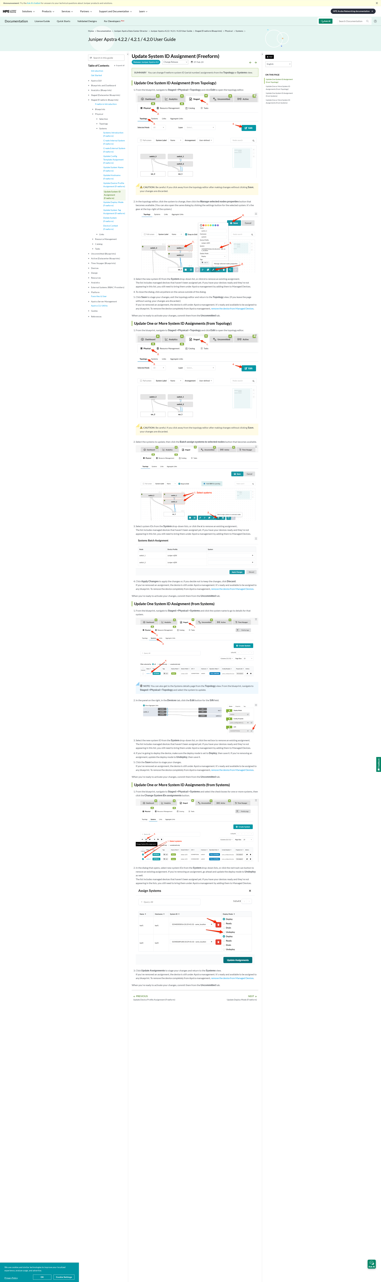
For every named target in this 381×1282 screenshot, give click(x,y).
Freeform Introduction (106, 104)
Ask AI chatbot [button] (33, 3)
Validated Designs (87, 21)
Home (91, 31)
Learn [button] (142, 11)
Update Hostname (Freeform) (111, 177)
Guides (94, 311)
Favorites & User (99, 296)
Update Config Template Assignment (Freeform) (113, 159)
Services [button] (66, 11)
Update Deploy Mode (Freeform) (113, 204)
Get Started (96, 75)
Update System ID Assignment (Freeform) (112, 195)
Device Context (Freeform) (110, 227)
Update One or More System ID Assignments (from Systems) (278, 101)
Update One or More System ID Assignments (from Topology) (278, 87)
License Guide (42, 21)
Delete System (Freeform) (110, 219)
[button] (372, 1264)
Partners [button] (84, 11)
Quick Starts (63, 21)
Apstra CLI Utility (99, 305)
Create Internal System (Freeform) (114, 142)
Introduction (97, 71)
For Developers (114, 21)
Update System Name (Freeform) (113, 169)
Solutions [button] (27, 11)
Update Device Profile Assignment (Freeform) (114, 185)
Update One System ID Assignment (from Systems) (279, 94)
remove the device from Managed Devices (232, 308)
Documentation (16, 21)
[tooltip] (269, 57)
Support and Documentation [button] (114, 11)
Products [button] (46, 11)
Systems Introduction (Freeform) (113, 134)
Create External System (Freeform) (114, 150)
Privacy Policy (11, 1278)
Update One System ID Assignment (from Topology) (279, 80)
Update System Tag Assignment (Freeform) (114, 212)
